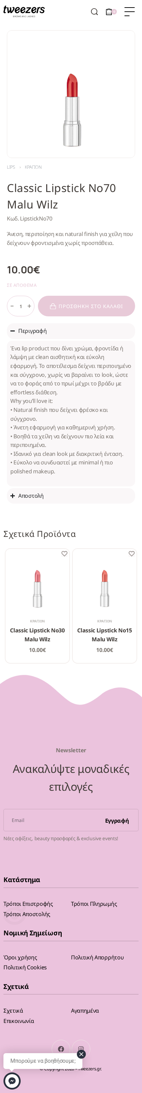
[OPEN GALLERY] (71, 94)
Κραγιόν (33, 167)
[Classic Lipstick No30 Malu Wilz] (37, 580)
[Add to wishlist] (64, 554)
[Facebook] (61, 1049)
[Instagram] (81, 1049)
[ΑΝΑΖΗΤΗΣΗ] (94, 11)
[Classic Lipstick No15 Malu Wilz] (104, 580)
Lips (11, 167)
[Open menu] (129, 11)
